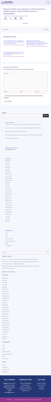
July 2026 (7, 162)
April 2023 (7, 221)
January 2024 (8, 203)
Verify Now (41, 389)
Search (4, 113)
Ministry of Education (25, 387)
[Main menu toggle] (48, 2)
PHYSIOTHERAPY (9, 238)
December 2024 (8, 194)
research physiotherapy (17, 16)
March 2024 (8, 198)
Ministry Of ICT (25, 390)
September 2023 (8, 212)
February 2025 (8, 189)
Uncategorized (8, 245)
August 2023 (8, 214)
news (6, 234)
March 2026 (8, 171)
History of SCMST (41, 383)
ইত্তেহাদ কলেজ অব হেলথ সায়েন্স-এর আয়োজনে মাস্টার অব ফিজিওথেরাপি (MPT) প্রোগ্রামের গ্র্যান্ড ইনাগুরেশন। (23, 124)
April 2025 (7, 185)
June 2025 (7, 183)
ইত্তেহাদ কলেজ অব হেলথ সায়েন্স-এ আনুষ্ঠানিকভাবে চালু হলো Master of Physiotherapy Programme (23, 128)
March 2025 (8, 187)
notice (6, 236)
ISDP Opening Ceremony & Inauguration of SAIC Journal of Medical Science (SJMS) (23, 135)
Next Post (47, 29)
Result (6, 243)
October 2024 (8, 196)
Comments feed (5, 369)
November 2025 (8, 180)
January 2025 (8, 192)
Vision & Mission (41, 385)
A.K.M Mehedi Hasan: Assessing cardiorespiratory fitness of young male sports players (13, 42)
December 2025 (8, 178)
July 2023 (7, 216)
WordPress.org (5, 371)
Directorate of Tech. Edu (25, 389)
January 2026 (8, 176)
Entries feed (4, 367)
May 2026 (7, 167)
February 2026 (8, 174)
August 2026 (8, 160)
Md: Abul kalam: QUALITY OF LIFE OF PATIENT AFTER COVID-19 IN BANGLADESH (13, 54)
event (6, 232)
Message (41, 387)
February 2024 (8, 200)
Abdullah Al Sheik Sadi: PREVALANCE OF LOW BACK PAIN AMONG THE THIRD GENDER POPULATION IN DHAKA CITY (37, 42)
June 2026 (7, 165)
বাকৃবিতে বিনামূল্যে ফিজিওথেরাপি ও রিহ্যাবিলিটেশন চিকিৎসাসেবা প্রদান (16, 131)
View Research (25, 23)
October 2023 (8, 209)
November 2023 (8, 207)
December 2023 (8, 205)
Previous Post (5, 29)
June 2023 (7, 218)
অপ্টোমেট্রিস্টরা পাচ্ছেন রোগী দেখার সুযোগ (12, 138)
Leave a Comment (7, 16)
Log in (3, 365)
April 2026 (7, 169)
